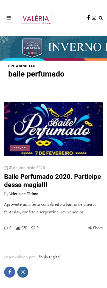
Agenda (20, 148)
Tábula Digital (48, 257)
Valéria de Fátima (23, 193)
